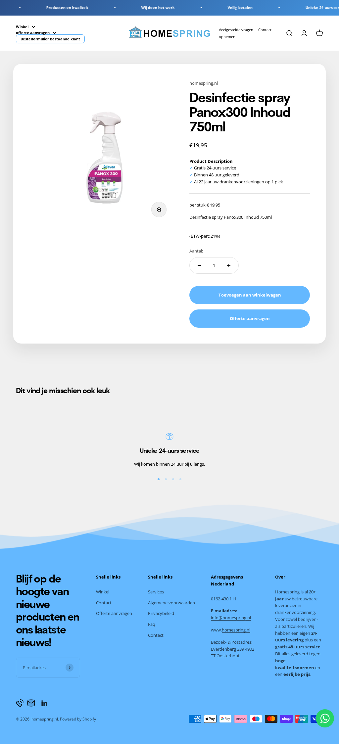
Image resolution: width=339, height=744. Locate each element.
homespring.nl (203, 83)
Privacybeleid (161, 613)
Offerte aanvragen (114, 613)
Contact (104, 603)
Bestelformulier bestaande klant (50, 38)
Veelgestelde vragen (236, 29)
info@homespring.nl (231, 618)
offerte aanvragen (33, 32)
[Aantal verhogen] (228, 265)
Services (156, 592)
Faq (151, 624)
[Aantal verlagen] (199, 265)
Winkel (22, 26)
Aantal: (196, 251)
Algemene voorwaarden (171, 603)
